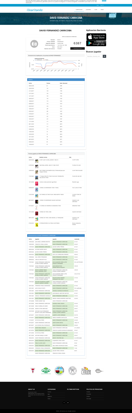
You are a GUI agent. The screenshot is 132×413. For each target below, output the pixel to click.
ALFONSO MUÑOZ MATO (41, 249)
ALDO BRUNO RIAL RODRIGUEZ (42, 325)
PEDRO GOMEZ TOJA (40, 301)
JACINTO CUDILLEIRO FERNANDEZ (43, 312)
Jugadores (88, 9)
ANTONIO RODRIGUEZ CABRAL (42, 281)
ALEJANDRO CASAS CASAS (59, 340)
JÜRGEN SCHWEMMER (58, 263)
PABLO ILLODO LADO (40, 343)
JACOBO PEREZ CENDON (58, 350)
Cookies (88, 396)
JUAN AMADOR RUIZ (57, 266)
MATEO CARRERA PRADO (41, 270)
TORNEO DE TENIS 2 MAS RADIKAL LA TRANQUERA (51, 217)
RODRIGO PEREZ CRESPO (58, 303)
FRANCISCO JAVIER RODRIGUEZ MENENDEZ (63, 330)
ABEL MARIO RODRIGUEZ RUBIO (60, 345)
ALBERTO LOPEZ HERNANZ (59, 315)
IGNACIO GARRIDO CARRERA (41, 283)
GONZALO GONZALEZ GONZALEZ (60, 290)
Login (98, 5)
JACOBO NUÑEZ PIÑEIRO (58, 246)
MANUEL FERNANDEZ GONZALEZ (43, 295)
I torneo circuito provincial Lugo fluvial (48, 182)
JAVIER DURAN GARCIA (58, 322)
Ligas (49, 394)
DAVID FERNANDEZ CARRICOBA (60, 241)
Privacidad (88, 394)
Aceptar (104, 0)
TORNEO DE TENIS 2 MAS (45, 211)
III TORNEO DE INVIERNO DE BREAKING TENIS (50, 205)
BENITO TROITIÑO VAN (58, 338)
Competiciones (79, 9)
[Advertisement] (94, 67)
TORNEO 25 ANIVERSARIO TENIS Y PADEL (49, 187)
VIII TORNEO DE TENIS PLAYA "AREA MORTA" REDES (52, 194)
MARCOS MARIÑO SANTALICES (60, 317)
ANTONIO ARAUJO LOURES (41, 335)
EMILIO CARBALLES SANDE (41, 306)
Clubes (49, 398)
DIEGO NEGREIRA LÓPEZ (41, 271)
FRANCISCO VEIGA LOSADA (41, 244)
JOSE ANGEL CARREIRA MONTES (42, 241)
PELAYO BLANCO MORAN (58, 277)
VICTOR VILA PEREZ (39, 320)
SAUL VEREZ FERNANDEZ (41, 257)
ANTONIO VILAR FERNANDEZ (42, 311)
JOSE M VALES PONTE (40, 288)
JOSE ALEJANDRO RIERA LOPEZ (60, 262)
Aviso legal (88, 398)
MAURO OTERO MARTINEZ (41, 308)
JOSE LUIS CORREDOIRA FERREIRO (60, 254)
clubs (95, 9)
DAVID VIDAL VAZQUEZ (40, 327)
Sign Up (101, 5)
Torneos (49, 391)
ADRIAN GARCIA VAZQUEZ (59, 267)
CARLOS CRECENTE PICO (41, 259)
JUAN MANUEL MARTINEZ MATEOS (61, 293)
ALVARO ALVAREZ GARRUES (41, 263)
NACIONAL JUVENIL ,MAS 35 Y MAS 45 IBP (49, 165)
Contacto (88, 391)
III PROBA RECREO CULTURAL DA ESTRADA (49, 223)
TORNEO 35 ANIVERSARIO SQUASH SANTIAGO (50, 200)
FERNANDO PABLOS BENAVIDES (42, 285)
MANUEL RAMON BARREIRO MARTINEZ (62, 298)
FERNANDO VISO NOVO (58, 279)
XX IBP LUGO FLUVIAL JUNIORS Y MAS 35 (49, 160)
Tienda (102, 9)
